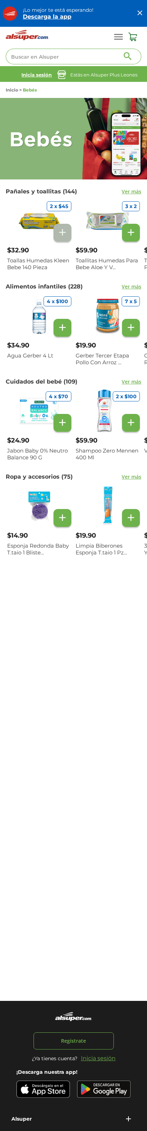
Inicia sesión (36, 75)
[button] (73, 1118)
